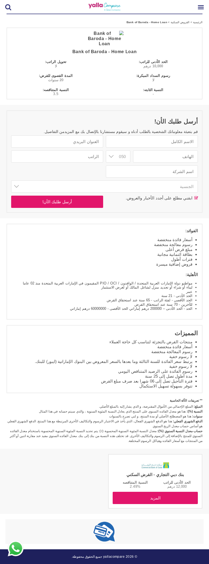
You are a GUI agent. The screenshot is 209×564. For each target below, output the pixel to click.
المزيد (155, 498)
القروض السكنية (179, 22)
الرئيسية (197, 22)
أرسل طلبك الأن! (57, 201)
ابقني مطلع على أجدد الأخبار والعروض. (160, 198)
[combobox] (104, 186)
